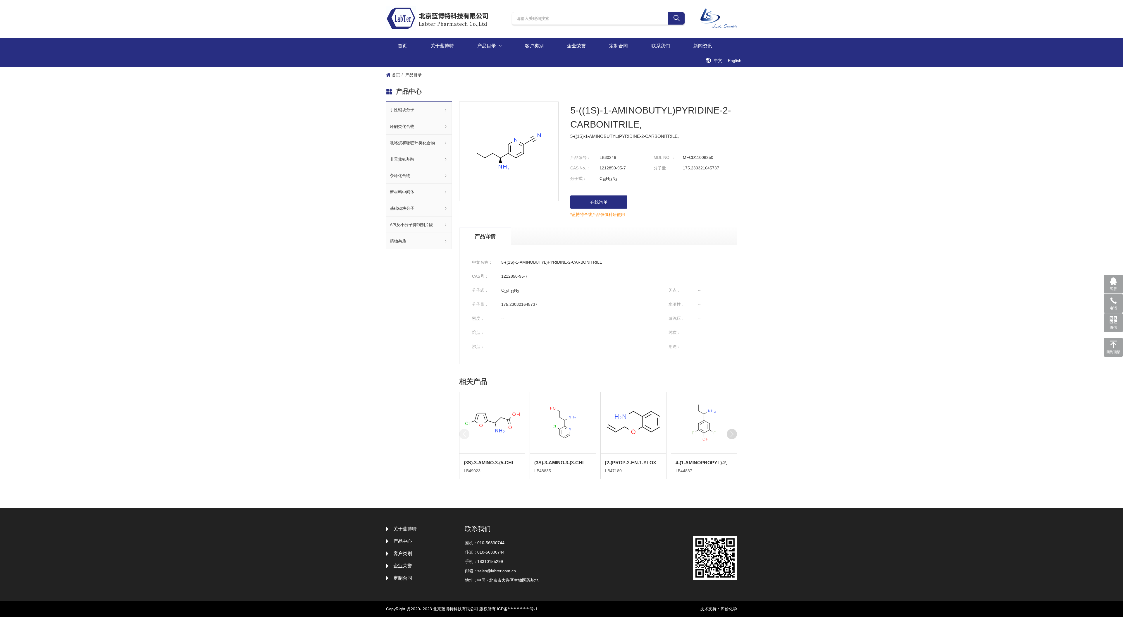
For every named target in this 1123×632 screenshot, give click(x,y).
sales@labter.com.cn (496, 571)
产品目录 (487, 45)
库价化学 (729, 609)
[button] (732, 434)
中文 (718, 60)
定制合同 (618, 45)
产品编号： (580, 157)
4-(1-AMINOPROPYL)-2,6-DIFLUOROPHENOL (704, 462)
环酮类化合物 (402, 126)
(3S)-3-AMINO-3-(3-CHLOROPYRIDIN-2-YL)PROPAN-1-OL (562, 462)
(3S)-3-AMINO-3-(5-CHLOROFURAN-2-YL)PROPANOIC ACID (492, 462)
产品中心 (402, 541)
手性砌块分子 (402, 109)
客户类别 (534, 45)
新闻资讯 (702, 45)
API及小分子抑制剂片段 (411, 224)
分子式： (578, 178)
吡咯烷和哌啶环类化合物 (412, 142)
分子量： (662, 168)
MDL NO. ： (665, 157)
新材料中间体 (402, 192)
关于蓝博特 (442, 45)
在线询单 (599, 202)
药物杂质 (398, 241)
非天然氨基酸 (402, 159)
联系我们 (660, 45)
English (734, 60)
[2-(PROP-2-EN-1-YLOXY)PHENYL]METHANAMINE (633, 462)
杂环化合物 (400, 175)
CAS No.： (580, 168)
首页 (402, 45)
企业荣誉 (576, 45)
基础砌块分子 (402, 208)
